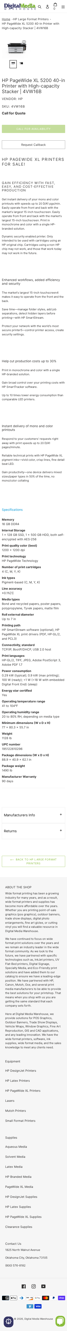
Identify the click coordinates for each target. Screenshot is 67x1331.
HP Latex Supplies (18, 1207)
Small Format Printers (20, 1121)
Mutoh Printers (15, 1111)
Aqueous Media (16, 1146)
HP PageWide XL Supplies (23, 1217)
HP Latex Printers (17, 1080)
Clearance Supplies (18, 1227)
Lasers (9, 1100)
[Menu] (63, 6)
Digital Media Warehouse (38, 1318)
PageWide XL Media (19, 1187)
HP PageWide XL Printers (22, 1090)
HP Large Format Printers (31, 19)
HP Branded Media (18, 1177)
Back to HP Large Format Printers (36, 861)
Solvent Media (15, 1157)
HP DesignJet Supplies (21, 1197)
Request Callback (33, 145)
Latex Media (14, 1167)
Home (6, 19)
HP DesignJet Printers (20, 1070)
